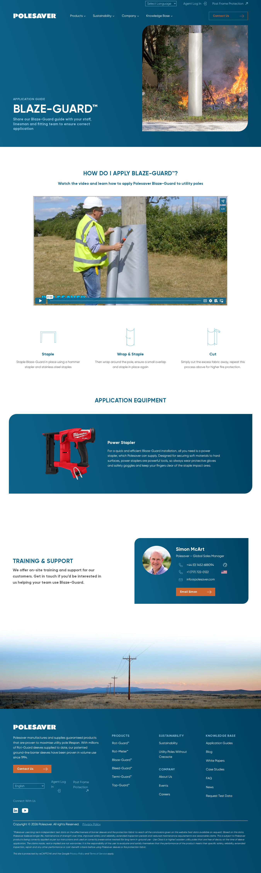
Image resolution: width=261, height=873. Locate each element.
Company (129, 16)
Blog (209, 752)
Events (163, 785)
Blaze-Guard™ (122, 760)
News (209, 787)
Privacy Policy (91, 824)
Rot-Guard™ (120, 743)
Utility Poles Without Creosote (173, 754)
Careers (164, 794)
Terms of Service (98, 853)
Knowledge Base (158, 16)
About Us (165, 776)
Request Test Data (219, 796)
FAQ (209, 778)
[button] (228, 16)
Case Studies (215, 769)
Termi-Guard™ (122, 776)
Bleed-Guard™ (122, 768)
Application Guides (219, 743)
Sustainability (102, 16)
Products (76, 16)
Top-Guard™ (120, 785)
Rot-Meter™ (120, 751)
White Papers (215, 760)
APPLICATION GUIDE (29, 99)
